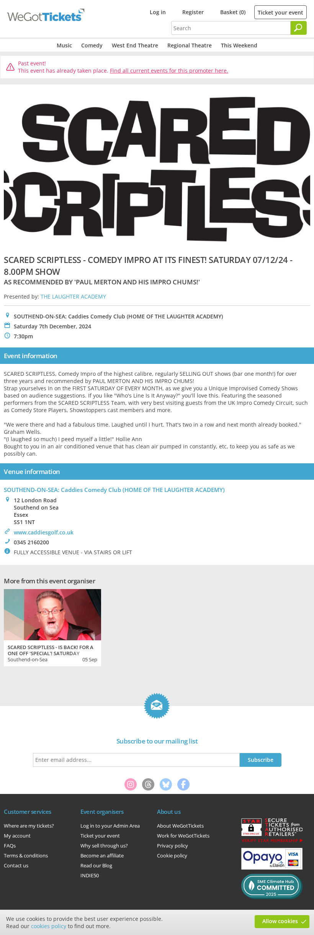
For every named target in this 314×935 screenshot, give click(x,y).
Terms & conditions (26, 855)
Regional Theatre (189, 45)
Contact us (16, 865)
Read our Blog (96, 865)
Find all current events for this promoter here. (169, 70)
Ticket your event (280, 12)
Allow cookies (280, 921)
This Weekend (239, 45)
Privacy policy (172, 845)
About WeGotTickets (180, 825)
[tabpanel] (52, 626)
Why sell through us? (104, 845)
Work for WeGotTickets (183, 835)
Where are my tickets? (29, 825)
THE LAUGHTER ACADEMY (73, 296)
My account (17, 835)
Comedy (92, 45)
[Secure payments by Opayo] (272, 867)
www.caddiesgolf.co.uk (44, 532)
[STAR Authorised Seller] (272, 841)
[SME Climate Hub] (272, 897)
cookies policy (48, 926)
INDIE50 (89, 875)
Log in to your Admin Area (110, 825)
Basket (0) (232, 12)
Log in (158, 12)
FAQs (10, 845)
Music (64, 45)
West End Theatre (135, 45)
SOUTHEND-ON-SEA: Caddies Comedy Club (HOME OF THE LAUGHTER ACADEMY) (114, 489)
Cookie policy (172, 855)
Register (193, 12)
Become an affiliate (102, 855)
